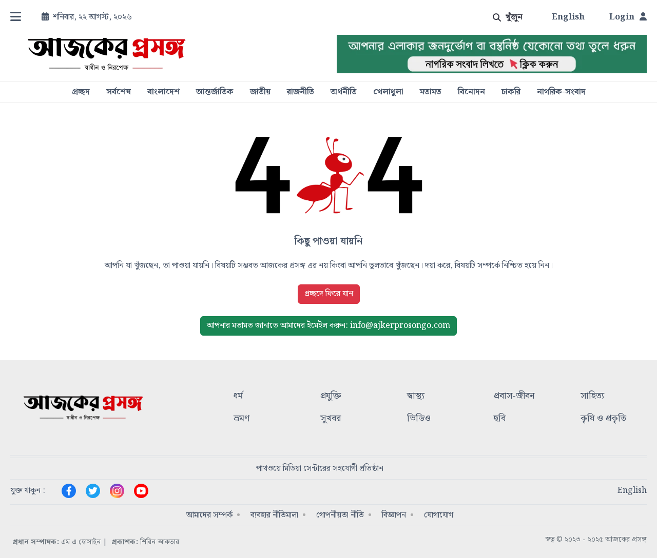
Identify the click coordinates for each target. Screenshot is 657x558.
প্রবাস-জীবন (514, 396)
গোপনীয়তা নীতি (340, 515)
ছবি (500, 418)
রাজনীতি (300, 92)
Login (621, 17)
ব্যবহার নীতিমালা (274, 515)
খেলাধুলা (388, 92)
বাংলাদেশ (163, 92)
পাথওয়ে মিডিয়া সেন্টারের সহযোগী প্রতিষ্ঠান (319, 468)
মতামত (430, 92)
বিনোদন (471, 92)
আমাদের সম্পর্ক (209, 515)
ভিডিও (419, 418)
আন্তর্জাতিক (215, 92)
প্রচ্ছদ (81, 92)
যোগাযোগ (438, 515)
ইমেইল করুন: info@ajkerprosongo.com (328, 325)
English (568, 17)
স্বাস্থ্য (415, 396)
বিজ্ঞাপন (394, 515)
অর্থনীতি (344, 92)
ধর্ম (238, 396)
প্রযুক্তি (330, 396)
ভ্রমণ (241, 418)
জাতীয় (260, 92)
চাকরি (510, 92)
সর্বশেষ (118, 92)
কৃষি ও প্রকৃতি (603, 418)
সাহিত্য (592, 396)
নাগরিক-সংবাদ (561, 92)
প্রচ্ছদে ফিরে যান (328, 293)
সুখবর (330, 418)
